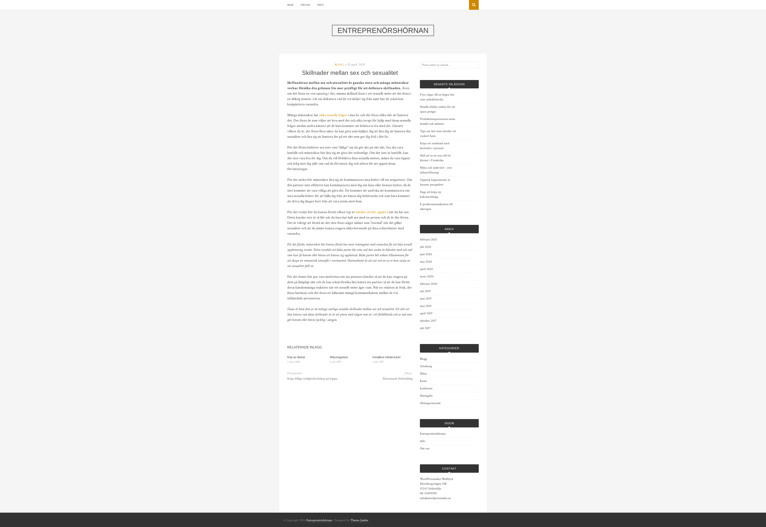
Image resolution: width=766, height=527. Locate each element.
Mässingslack (339, 357)
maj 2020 (426, 262)
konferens (426, 388)
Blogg (339, 64)
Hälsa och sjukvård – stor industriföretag (436, 170)
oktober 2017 (428, 321)
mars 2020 (426, 276)
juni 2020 (426, 254)
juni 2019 (425, 299)
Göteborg (426, 366)
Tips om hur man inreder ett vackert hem (438, 133)
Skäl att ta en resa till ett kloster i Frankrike (435, 157)
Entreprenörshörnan (433, 434)
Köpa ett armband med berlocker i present (434, 145)
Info (320, 5)
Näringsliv (426, 396)
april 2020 (426, 269)
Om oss (305, 5)
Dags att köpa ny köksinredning (430, 194)
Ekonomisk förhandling (397, 379)
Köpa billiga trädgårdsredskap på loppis (312, 379)
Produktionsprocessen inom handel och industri (437, 121)
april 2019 (426, 313)
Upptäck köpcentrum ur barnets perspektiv (435, 182)
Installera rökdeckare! (386, 357)
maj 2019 (425, 306)
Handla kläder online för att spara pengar (437, 109)
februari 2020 (428, 284)
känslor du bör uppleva (372, 212)
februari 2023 (428, 239)
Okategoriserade (430, 403)
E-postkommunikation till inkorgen (436, 206)
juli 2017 (425, 328)
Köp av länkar (296, 357)
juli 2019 (425, 291)
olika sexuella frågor (333, 115)
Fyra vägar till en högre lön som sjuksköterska (437, 97)
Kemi (423, 381)
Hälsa (423, 374)
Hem (290, 5)
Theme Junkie (359, 520)
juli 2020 (425, 247)
